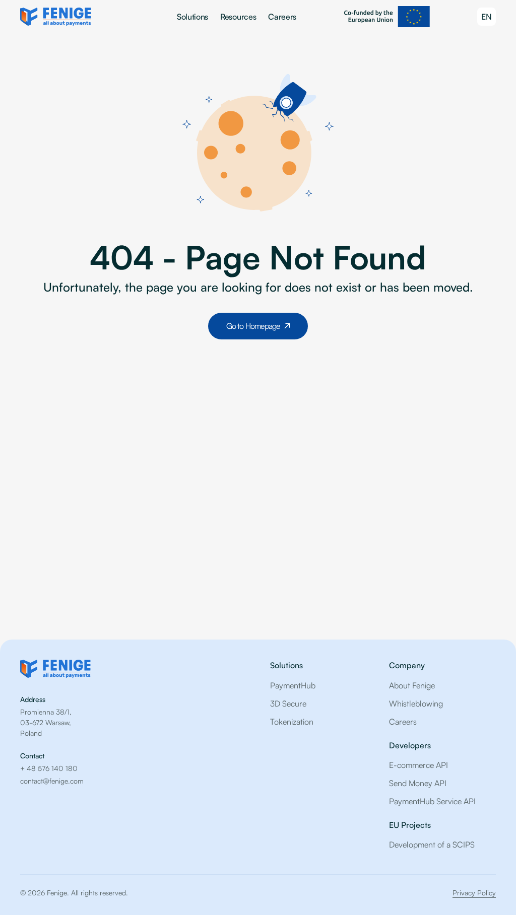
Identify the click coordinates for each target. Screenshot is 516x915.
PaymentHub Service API (432, 801)
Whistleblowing (416, 703)
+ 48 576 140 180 (49, 768)
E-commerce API (418, 765)
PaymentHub (292, 685)
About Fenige (412, 685)
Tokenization (291, 722)
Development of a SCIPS (432, 844)
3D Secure (288, 703)
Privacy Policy (474, 892)
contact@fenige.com (52, 781)
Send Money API (417, 783)
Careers (282, 17)
